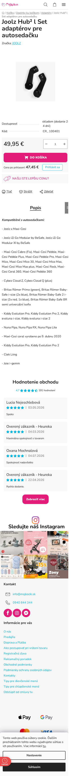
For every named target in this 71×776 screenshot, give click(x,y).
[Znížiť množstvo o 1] (46, 144)
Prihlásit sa (52, 167)
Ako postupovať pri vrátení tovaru (26, 648)
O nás (7, 632)
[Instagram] (17, 613)
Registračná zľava (15, 654)
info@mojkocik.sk (24, 594)
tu (44, 746)
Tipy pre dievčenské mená (21, 681)
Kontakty (9, 676)
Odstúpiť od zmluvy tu (18, 692)
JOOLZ (16, 43)
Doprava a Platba (15, 643)
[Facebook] (8, 613)
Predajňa (9, 637)
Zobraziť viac (35, 499)
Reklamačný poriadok (17, 659)
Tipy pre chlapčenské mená (21, 687)
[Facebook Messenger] (26, 613)
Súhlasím (34, 767)
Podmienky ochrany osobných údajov (28, 670)
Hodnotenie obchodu (35, 382)
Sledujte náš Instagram (36, 526)
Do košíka (38, 158)
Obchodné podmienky (18, 665)
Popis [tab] (35, 208)
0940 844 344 (22, 603)
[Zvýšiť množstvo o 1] (64, 144)
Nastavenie (34, 755)
